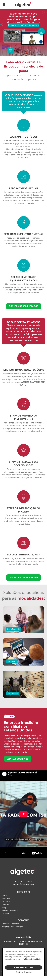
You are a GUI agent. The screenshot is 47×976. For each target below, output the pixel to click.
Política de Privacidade (31, 959)
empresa (6, 898)
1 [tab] (23, 53)
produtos (6, 901)
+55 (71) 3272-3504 (23, 881)
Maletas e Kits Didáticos (12, 926)
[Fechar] (41, 951)
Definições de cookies (24, 972)
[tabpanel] (23, 32)
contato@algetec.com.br (23, 884)
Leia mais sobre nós (17, 759)
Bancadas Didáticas (10, 923)
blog (4, 907)
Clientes (5, 904)
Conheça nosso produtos (23, 306)
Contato (5, 913)
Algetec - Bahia (23, 937)
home (4, 895)
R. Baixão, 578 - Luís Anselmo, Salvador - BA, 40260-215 (23, 942)
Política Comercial (10, 910)
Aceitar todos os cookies (23, 967)
